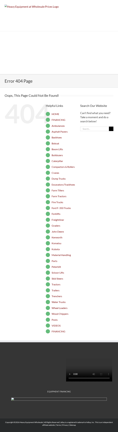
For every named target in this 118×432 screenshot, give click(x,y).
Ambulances (58, 125)
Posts (55, 319)
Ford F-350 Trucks (61, 208)
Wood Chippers (60, 313)
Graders (56, 225)
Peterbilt (56, 266)
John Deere (58, 231)
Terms (58, 425)
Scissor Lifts (58, 272)
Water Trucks (59, 302)
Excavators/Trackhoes (63, 184)
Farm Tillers (58, 190)
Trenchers (57, 296)
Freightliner (58, 219)
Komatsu (56, 243)
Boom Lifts (57, 149)
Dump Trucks (59, 178)
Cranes (55, 172)
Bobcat (55, 143)
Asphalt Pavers (60, 131)
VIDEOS (56, 325)
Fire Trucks (57, 202)
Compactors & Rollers (63, 166)
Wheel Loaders (59, 307)
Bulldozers (57, 155)
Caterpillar (57, 161)
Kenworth (57, 237)
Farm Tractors (59, 196)
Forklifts (56, 213)
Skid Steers (57, 278)
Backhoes (57, 137)
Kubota (56, 249)
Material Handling (61, 255)
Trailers (55, 290)
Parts (54, 260)
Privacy (65, 425)
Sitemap (72, 425)
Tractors (56, 284)
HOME (55, 114)
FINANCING (58, 119)
